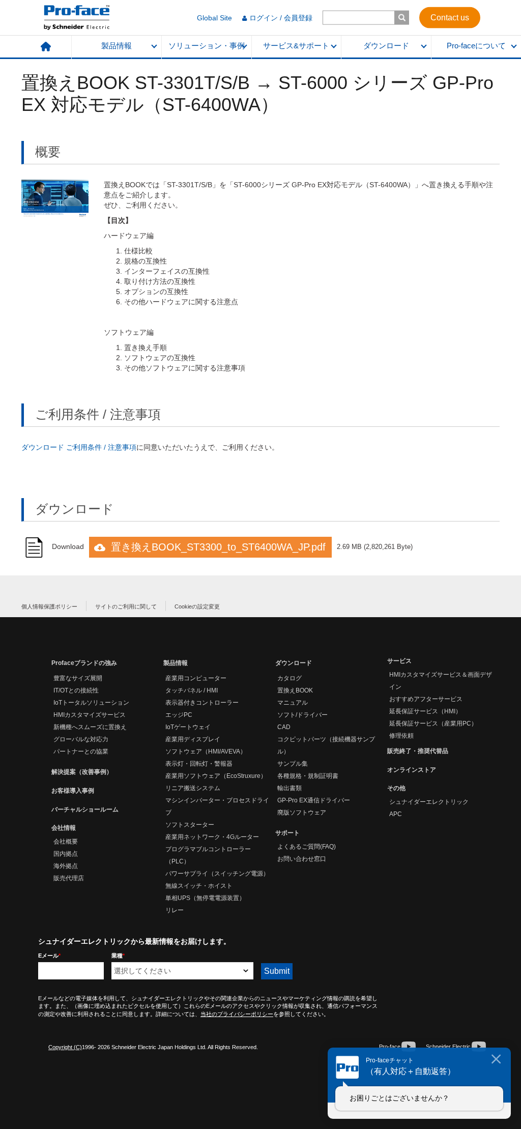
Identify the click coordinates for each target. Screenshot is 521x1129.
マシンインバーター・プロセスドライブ (217, 806)
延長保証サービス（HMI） (425, 711)
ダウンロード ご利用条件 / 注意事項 (78, 447)
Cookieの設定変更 (197, 606)
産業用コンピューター (195, 678)
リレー (174, 910)
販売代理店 (68, 878)
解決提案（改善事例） (81, 771)
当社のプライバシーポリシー (236, 1014)
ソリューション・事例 (206, 46)
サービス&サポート (296, 46)
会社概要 (65, 841)
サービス (399, 660)
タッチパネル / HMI (191, 690)
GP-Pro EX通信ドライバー (313, 800)
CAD (284, 727)
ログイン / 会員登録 (280, 18)
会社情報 (63, 827)
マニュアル (292, 702)
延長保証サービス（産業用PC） (433, 723)
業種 (118, 955)
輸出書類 (289, 788)
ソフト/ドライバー (302, 714)
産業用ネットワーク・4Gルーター (212, 837)
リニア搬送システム (192, 788)
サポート (287, 832)
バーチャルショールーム (85, 809)
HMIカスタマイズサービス (89, 714)
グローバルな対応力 (80, 739)
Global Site (214, 18)
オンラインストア (411, 769)
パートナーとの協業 (80, 751)
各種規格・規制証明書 (307, 775)
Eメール (49, 955)
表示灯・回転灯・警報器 (199, 763)
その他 (396, 788)
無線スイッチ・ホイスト (199, 885)
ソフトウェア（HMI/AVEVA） (205, 751)
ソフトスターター (189, 824)
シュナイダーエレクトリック (429, 801)
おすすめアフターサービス (425, 699)
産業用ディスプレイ (192, 739)
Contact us (449, 17)
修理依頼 (401, 735)
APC (395, 814)
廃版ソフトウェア (301, 812)
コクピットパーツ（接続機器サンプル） (326, 745)
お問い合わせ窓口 (301, 858)
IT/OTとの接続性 (76, 690)
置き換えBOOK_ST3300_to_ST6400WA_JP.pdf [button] (218, 547)
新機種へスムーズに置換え (90, 727)
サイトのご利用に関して (126, 606)
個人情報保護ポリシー (49, 606)
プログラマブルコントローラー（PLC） (208, 855)
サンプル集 (292, 763)
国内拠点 (65, 853)
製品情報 (116, 46)
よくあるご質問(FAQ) (306, 846)
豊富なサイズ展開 (77, 678)
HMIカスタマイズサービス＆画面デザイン (440, 680)
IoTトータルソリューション (91, 702)
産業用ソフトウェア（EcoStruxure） (216, 775)
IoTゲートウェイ (188, 727)
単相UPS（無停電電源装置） (205, 898)
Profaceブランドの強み (84, 663)
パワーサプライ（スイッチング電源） (217, 873)
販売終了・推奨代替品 (417, 751)
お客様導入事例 (72, 790)
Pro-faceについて (476, 46)
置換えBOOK (295, 690)
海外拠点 (65, 866)
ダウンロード (386, 46)
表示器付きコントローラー (202, 702)
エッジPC (178, 714)
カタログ (289, 678)
